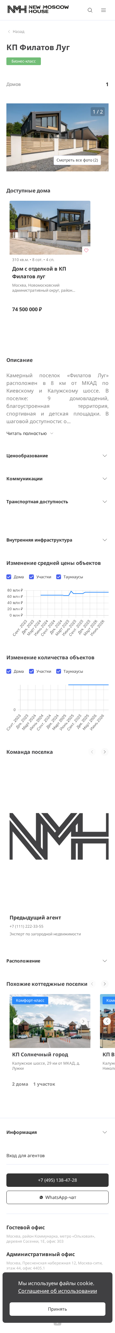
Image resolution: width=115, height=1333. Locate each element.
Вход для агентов (25, 1155)
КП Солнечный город (40, 1054)
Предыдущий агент (35, 917)
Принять (57, 1309)
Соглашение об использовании (57, 1290)
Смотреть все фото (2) (77, 160)
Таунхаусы (73, 577)
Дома (19, 577)
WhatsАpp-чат (60, 1197)
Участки (43, 577)
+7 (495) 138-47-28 (57, 1180)
